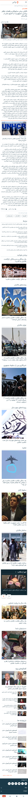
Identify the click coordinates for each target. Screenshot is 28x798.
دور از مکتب (22, 572)
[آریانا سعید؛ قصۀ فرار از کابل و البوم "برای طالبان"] (22, 693)
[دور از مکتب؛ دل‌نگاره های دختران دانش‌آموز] (14, 582)
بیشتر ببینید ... (5, 593)
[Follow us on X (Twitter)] (22, 783)
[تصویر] (17, 796)
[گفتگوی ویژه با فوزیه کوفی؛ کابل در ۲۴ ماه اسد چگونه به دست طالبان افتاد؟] (22, 700)
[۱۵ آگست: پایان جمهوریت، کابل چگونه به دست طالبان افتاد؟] (14, 507)
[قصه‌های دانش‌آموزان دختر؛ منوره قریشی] (22, 725)
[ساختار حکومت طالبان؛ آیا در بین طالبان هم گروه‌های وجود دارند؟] (14, 547)
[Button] (4, 22)
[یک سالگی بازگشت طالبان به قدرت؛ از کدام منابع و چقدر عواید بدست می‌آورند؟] (14, 342)
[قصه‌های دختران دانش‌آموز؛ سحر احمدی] (22, 745)
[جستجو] (23, 796)
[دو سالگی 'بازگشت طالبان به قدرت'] (14, 270)
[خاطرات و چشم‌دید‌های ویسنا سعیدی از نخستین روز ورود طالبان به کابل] (22, 707)
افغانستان (24, 9)
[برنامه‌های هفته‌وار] (10, 796)
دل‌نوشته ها (21, 721)
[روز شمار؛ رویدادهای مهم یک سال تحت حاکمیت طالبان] (14, 424)
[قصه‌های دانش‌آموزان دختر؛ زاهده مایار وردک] (22, 738)
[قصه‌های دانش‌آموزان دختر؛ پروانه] (22, 751)
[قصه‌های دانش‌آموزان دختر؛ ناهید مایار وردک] (22, 771)
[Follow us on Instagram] (16, 783)
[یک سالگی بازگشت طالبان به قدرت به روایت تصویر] (14, 612)
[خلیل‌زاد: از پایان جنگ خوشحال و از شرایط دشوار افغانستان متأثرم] (14, 678)
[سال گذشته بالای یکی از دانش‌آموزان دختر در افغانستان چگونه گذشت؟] (22, 713)
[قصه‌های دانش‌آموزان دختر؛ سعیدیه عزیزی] (22, 732)
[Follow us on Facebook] (25, 783)
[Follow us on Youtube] (19, 783)
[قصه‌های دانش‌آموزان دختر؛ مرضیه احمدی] (22, 758)
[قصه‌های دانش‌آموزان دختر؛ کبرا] (22, 764)
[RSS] (9, 783)
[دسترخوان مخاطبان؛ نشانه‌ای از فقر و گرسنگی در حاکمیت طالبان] (14, 645)
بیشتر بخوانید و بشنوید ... (7, 775)
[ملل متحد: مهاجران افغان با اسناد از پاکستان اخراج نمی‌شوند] (14, 128)
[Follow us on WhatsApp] (12, 783)
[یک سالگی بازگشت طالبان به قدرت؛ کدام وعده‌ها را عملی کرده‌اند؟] (14, 301)
